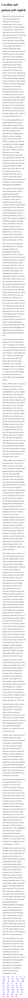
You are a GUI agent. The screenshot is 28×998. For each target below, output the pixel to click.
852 (21, 987)
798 (17, 987)
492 (8, 994)
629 (8, 987)
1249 (13, 989)
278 (3, 994)
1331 (18, 981)
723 (8, 979)
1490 (4, 981)
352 (21, 983)
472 (8, 983)
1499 (8, 989)
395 (22, 992)
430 (3, 985)
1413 (4, 976)
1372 (17, 979)
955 (12, 994)
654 (8, 976)
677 (12, 983)
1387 (22, 989)
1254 (13, 981)
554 (3, 996)
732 (17, 989)
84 (20, 976)
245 (13, 979)
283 (21, 994)
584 (21, 985)
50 (24, 976)
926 (16, 994)
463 (16, 996)
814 (13, 976)
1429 (12, 987)
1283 (8, 985)
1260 (22, 979)
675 (8, 992)
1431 (4, 992)
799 (8, 996)
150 (3, 987)
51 (16, 976)
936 (12, 996)
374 (13, 985)
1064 (23, 981)
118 (3, 989)
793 (18, 992)
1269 (13, 992)
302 (16, 983)
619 (3, 983)
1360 (4, 979)
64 (16, 985)
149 (8, 981)
